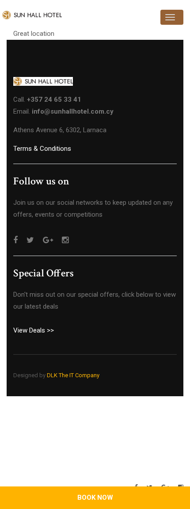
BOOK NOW (95, 497)
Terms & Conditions (42, 149)
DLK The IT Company (73, 375)
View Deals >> (33, 330)
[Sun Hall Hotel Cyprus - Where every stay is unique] (32, 15)
